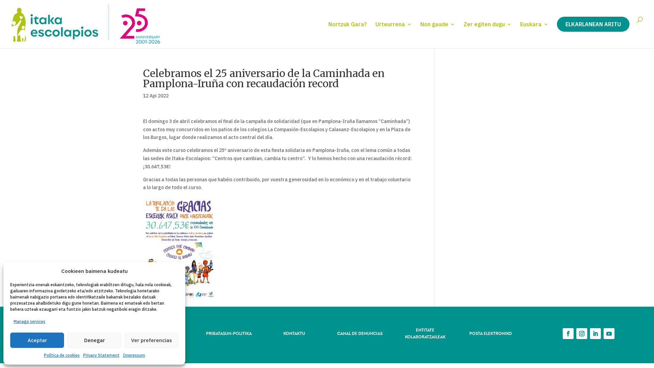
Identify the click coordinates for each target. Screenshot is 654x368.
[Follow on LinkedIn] (595, 333)
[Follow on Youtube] (609, 333)
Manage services (29, 321)
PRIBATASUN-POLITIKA (229, 333)
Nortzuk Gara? (347, 25)
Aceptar (37, 340)
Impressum (134, 355)
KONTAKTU (294, 333)
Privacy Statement (101, 355)
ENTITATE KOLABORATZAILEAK (425, 333)
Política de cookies (62, 355)
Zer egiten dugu (484, 25)
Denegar (94, 340)
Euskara (531, 25)
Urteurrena (390, 25)
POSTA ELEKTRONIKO (490, 333)
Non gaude (434, 25)
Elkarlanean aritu (593, 24)
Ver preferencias (151, 340)
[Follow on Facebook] (568, 333)
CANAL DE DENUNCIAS (360, 333)
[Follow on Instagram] (581, 333)
